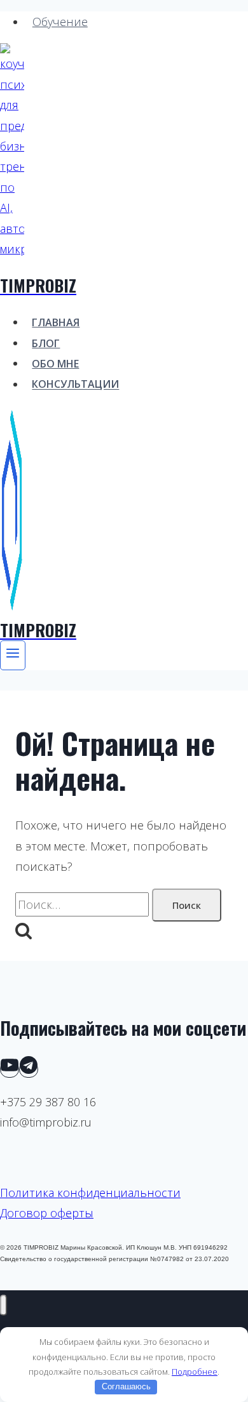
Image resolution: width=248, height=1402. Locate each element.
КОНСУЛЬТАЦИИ (75, 385)
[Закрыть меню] (3, 1305)
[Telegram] (28, 1069)
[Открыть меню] (12, 655)
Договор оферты (46, 1212)
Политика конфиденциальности (90, 1192)
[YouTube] (9, 1069)
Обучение (60, 21)
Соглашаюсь (126, 1386)
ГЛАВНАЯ (55, 322)
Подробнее (194, 1371)
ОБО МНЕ (55, 364)
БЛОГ (46, 343)
